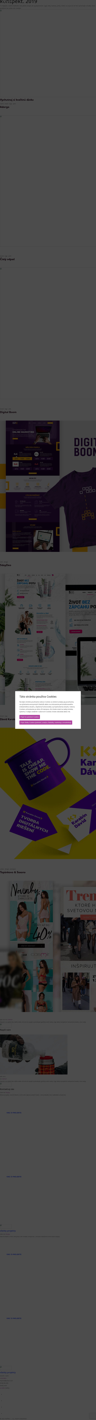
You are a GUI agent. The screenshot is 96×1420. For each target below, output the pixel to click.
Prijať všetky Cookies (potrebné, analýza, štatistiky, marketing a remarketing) (46, 722)
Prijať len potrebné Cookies (30, 717)
